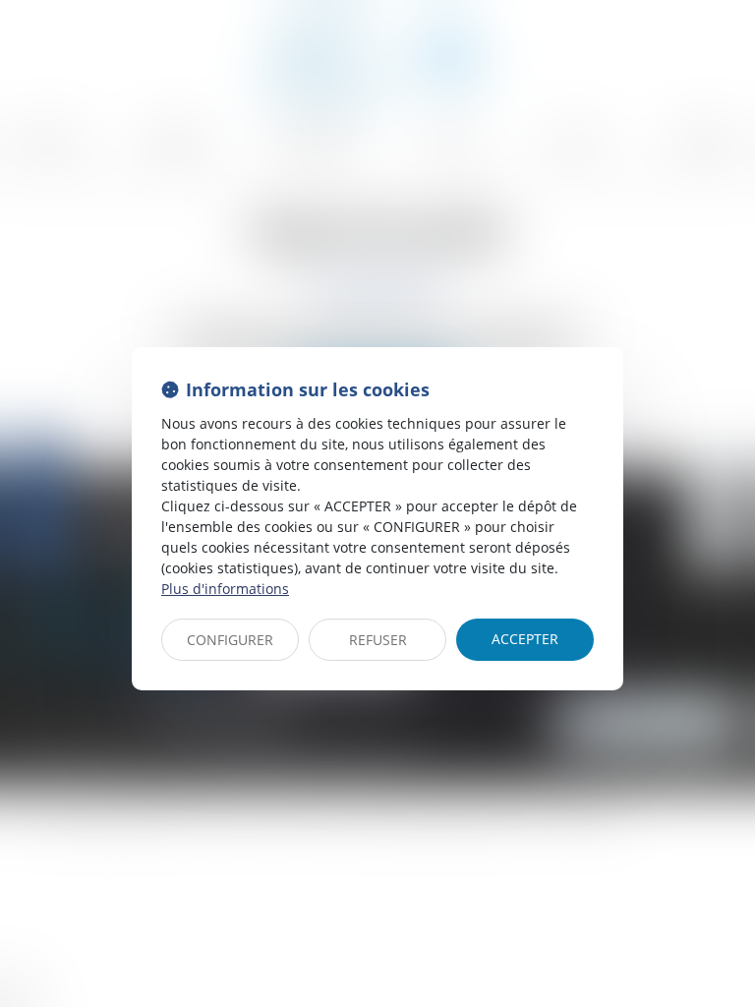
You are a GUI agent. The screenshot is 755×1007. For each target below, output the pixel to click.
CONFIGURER (230, 639)
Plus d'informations (225, 588)
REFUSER (378, 639)
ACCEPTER (525, 638)
